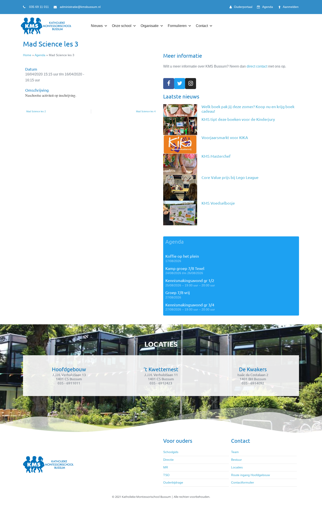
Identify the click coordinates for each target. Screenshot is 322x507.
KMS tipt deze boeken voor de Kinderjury (238, 119)
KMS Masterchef (216, 156)
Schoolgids (170, 452)
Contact (202, 26)
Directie (168, 459)
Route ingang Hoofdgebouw (250, 475)
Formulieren (177, 26)
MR (165, 467)
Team (235, 452)
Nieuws (97, 26)
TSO (166, 475)
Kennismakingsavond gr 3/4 (189, 304)
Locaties (237, 467)
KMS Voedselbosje (218, 203)
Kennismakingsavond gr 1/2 (189, 280)
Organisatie (150, 26)
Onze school (121, 26)
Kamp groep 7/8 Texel (184, 268)
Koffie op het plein (182, 256)
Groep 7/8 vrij (177, 292)
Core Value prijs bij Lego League (230, 177)
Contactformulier (242, 482)
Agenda (40, 55)
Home (27, 55)
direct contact (257, 66)
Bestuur (236, 459)
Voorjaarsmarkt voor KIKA (225, 137)
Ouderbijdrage (173, 482)
